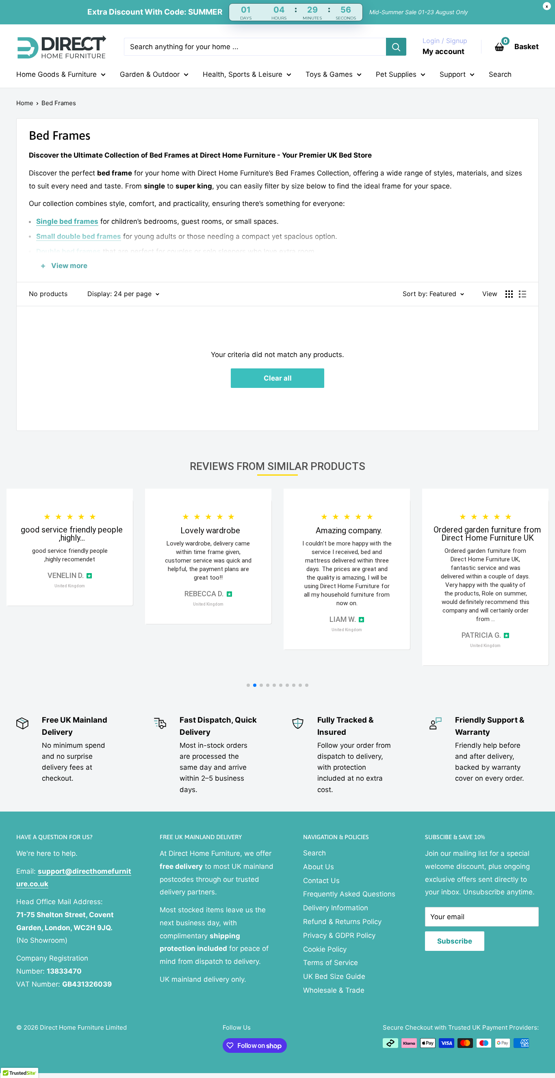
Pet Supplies (396, 74)
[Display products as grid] (509, 294)
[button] (248, 685)
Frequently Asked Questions (349, 894)
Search (500, 74)
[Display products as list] (522, 294)
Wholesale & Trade (333, 990)
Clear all (278, 378)
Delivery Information (335, 908)
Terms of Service (330, 963)
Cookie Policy (325, 949)
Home (24, 103)
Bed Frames (58, 103)
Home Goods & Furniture (56, 74)
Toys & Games (329, 74)
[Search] (396, 47)
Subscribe (454, 941)
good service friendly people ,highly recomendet (70, 555)
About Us (318, 867)
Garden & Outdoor (150, 74)
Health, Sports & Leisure (242, 74)
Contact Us (321, 881)
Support (453, 74)
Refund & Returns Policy (342, 922)
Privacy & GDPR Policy (339, 935)
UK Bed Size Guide (334, 976)
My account (443, 51)
